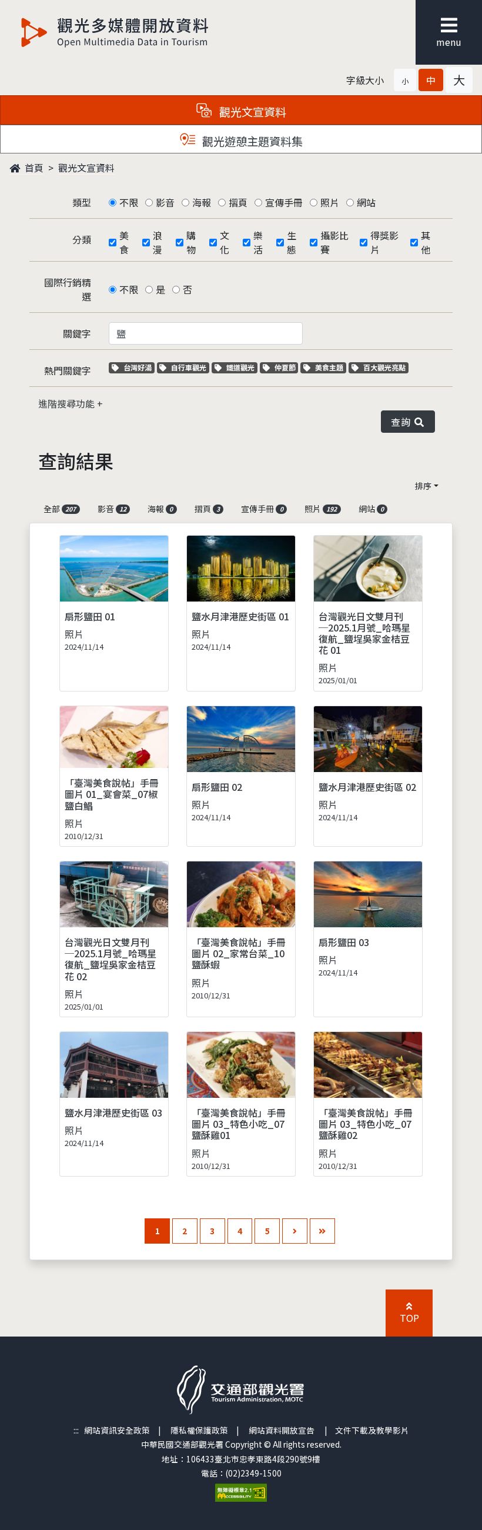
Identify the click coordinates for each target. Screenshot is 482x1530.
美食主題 (330, 367)
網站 (366, 202)
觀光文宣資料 (86, 168)
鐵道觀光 (241, 367)
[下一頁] (295, 1231)
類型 (81, 202)
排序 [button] (423, 486)
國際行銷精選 (67, 289)
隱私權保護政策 (199, 1430)
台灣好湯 (139, 367)
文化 (224, 242)
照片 (329, 202)
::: (76, 1430)
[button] (405, 80)
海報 (201, 202)
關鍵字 (77, 333)
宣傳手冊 (284, 202)
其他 (425, 242)
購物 (191, 242)
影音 (165, 202)
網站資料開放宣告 (281, 1430)
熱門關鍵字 (67, 370)
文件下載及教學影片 (372, 1430)
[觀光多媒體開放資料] (115, 32)
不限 (128, 202)
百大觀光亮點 (384, 367)
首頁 (32, 168)
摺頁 (238, 202)
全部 (59, 509)
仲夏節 (286, 367)
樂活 (258, 242)
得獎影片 (384, 242)
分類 (81, 239)
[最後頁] (322, 1231)
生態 (291, 242)
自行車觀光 (188, 367)
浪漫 (157, 242)
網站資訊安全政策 (117, 1430)
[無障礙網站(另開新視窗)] (241, 1492)
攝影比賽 (334, 242)
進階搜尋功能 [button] (67, 403)
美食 (124, 242)
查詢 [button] (403, 422)
